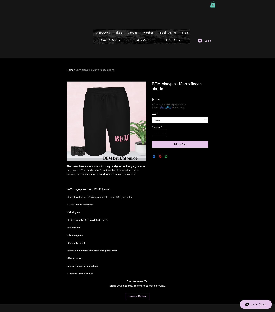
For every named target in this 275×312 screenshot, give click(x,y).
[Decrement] (154, 133)
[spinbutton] (159, 133)
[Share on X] (172, 156)
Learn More (178, 107)
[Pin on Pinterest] (160, 156)
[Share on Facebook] (154, 156)
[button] (212, 4)
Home (70, 69)
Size (155, 114)
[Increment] (164, 133)
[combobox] (180, 120)
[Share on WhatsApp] (166, 156)
